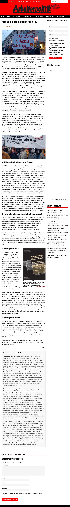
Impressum (21, 1)
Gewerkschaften (28, 16)
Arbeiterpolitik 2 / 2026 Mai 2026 (58, 200)
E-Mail (3, 483)
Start (3, 16)
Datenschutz (12, 1)
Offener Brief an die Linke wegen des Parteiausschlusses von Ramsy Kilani (57, 237)
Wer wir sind (36, 1)
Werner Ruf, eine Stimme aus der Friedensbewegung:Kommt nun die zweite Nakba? (57, 244)
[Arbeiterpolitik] (35, 13)
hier (37, 68)
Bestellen (3, 1)
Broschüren (60, 16)
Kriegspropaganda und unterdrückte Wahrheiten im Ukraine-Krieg (56, 250)
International (50, 16)
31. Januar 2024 (8, 26)
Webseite (4, 488)
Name (3, 478)
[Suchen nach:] (59, 1)
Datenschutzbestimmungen (56, 40)
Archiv (18, 16)
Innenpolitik (39, 16)
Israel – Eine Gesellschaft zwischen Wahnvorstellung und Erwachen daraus (57, 217)
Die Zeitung (10, 16)
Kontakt (28, 1)
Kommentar (5, 465)
